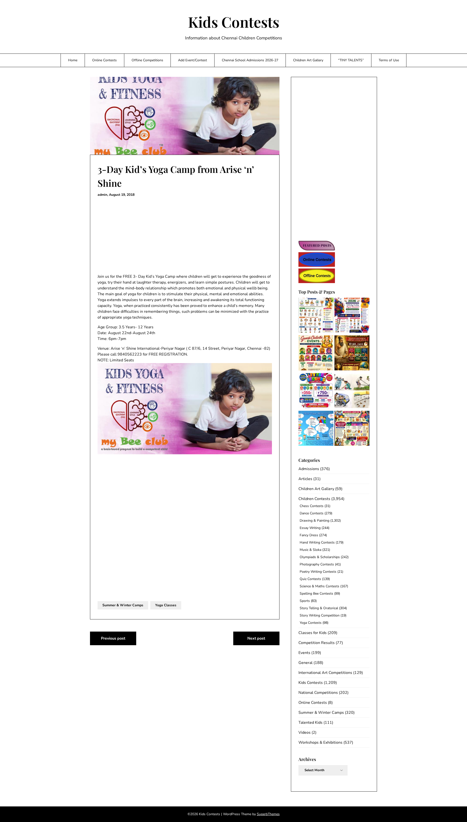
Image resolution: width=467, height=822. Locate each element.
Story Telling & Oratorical (319, 608)
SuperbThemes (268, 814)
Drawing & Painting (314, 520)
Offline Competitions (147, 60)
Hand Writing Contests (317, 542)
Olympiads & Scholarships (320, 557)
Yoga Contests (311, 622)
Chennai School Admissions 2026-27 (250, 60)
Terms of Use (389, 60)
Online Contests (104, 60)
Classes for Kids (312, 632)
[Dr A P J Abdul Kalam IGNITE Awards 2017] (351, 391)
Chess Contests (311, 506)
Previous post (113, 638)
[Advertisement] (185, 236)
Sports (305, 601)
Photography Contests (317, 564)
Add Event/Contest (192, 60)
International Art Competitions (325, 672)
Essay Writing (310, 528)
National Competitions (318, 692)
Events (304, 652)
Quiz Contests (310, 579)
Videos (304, 732)
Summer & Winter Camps (122, 605)
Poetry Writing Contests (318, 571)
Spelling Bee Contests (316, 593)
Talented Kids (310, 722)
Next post (256, 638)
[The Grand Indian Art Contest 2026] (351, 316)
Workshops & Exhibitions (320, 742)
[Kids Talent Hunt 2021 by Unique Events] (315, 429)
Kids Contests (233, 21)
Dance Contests (311, 513)
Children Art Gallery (308, 60)
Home (72, 60)
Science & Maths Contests (319, 586)
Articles (305, 479)
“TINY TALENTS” (351, 60)
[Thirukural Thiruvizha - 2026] (351, 353)
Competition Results (316, 642)
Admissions (308, 469)
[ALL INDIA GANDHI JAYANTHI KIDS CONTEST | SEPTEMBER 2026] (315, 316)
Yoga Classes (165, 605)
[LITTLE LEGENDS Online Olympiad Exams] (315, 391)
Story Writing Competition (320, 615)
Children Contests (314, 498)
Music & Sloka (310, 549)
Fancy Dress (309, 535)
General (305, 662)
